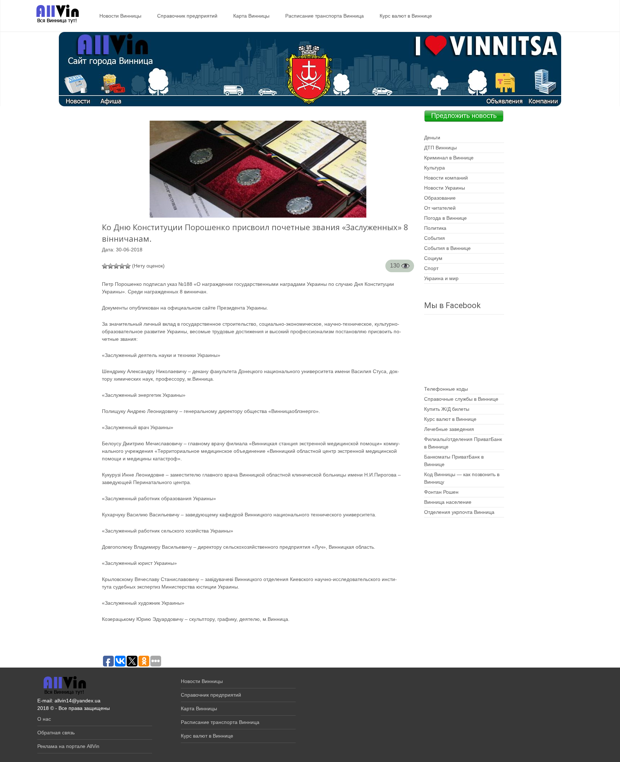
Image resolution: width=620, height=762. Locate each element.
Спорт (431, 268)
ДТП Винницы (440, 147)
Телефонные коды (446, 389)
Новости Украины (444, 188)
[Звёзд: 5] (128, 266)
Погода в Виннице (445, 218)
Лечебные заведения (449, 429)
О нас (44, 719)
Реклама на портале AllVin (68, 746)
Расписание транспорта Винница (324, 16)
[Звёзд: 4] (122, 266)
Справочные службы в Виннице (461, 399)
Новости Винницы (120, 16)
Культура (434, 168)
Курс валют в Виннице (406, 16)
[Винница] (54, 14)
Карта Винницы (251, 16)
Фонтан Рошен (441, 492)
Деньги (432, 137)
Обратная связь (56, 732)
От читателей (440, 208)
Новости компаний (446, 178)
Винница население (447, 502)
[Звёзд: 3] (116, 266)
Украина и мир (441, 278)
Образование (440, 198)
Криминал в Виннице (449, 158)
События (434, 238)
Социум (433, 258)
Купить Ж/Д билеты (446, 409)
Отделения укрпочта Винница (459, 512)
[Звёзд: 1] (105, 266)
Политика (435, 228)
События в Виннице (447, 248)
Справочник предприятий (187, 16)
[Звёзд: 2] (110, 266)
